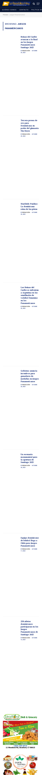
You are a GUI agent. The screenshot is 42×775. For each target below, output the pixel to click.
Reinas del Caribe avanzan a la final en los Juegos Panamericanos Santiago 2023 (29, 42)
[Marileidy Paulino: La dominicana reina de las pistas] (11, 241)
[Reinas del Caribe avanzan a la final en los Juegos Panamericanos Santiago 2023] (11, 74)
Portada (5, 15)
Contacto (24, 10)
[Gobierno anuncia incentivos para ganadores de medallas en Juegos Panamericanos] (11, 408)
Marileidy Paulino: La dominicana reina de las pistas (29, 206)
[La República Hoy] (16, 4)
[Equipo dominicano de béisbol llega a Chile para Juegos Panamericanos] (11, 575)
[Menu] (38, 3)
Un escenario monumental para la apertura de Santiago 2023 (29, 458)
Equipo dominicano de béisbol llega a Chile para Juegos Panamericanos (30, 542)
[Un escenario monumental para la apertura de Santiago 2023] (11, 491)
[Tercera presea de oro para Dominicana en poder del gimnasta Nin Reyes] (11, 157)
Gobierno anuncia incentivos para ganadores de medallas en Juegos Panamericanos (30, 376)
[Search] (33, 3)
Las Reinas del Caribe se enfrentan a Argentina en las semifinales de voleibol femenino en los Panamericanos (30, 295)
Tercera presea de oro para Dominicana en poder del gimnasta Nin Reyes (29, 125)
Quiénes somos (9, 10)
